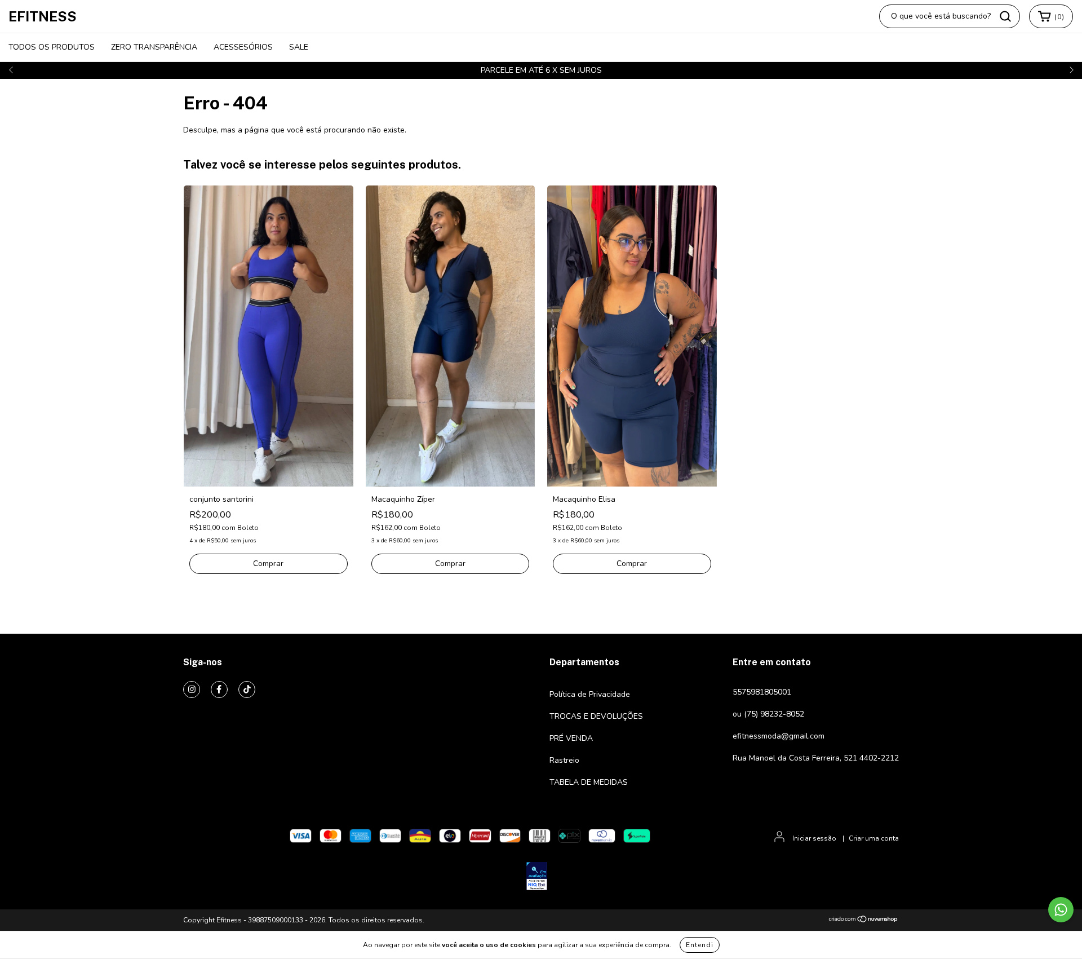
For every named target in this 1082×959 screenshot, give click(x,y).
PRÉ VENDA (571, 738)
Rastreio (564, 760)
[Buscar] (1005, 16)
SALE (298, 47)
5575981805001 (762, 692)
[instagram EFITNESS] (191, 689)
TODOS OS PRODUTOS (51, 47)
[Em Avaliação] (536, 877)
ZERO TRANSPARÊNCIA (154, 47)
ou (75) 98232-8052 (768, 714)
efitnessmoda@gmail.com (778, 736)
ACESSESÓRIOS (243, 47)
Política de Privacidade (589, 694)
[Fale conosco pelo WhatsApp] (1061, 909)
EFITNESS (42, 16)
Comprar (268, 563)
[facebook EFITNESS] (219, 689)
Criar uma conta (874, 838)
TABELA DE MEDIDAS (588, 782)
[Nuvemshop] (863, 920)
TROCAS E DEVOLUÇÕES (596, 716)
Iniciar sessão (814, 838)
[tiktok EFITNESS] (246, 689)
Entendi (699, 944)
